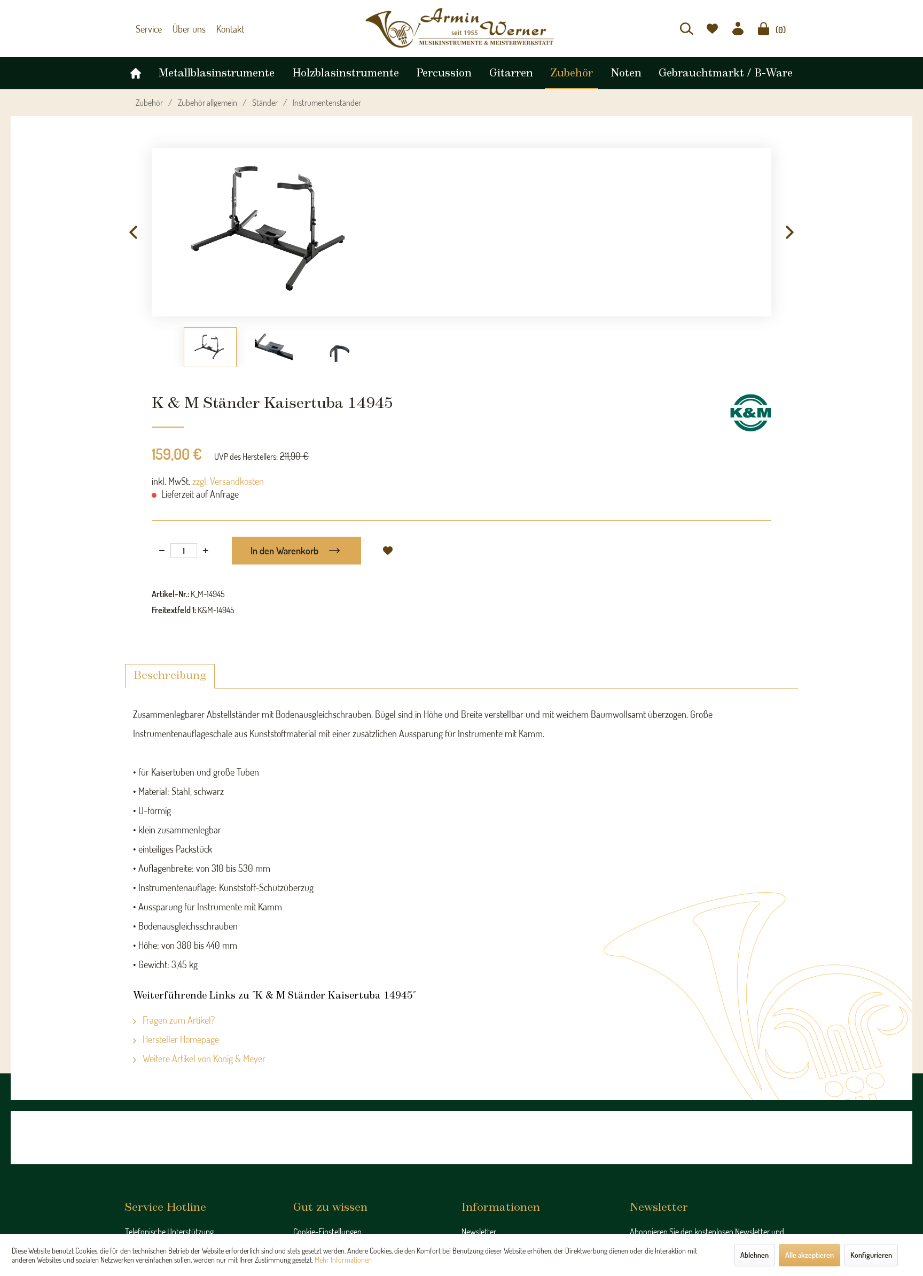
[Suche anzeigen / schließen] (687, 29)
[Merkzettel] (712, 29)
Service (147, 29)
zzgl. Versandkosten (228, 481)
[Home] (135, 70)
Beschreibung (170, 676)
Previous (133, 233)
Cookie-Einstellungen (327, 1231)
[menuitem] (687, 29)
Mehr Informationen (343, 1259)
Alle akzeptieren (809, 1254)
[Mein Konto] (738, 29)
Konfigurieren (871, 1254)
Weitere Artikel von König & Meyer (202, 1058)
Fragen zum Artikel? (177, 1020)
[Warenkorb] (764, 29)
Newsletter (479, 1231)
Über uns (184, 29)
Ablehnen (754, 1254)
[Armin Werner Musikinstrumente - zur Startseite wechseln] (461, 28)
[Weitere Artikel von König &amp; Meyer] (750, 412)
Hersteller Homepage (179, 1039)
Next (790, 233)
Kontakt (222, 29)
